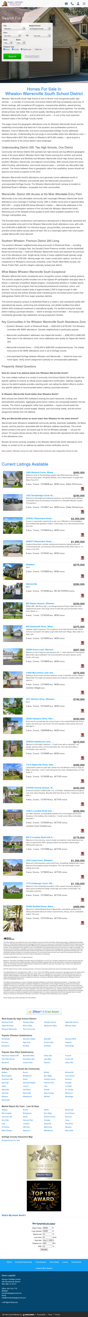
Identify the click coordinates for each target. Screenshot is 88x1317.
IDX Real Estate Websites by (12, 1314)
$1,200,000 (78, 860)
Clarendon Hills (7, 1079)
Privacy (57, 1314)
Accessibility (41, 1314)
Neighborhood (34, 25)
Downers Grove (49, 1079)
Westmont (69, 1093)
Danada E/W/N (70, 1039)
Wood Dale (6, 1100)
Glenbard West (28, 1022)
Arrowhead (6, 1039)
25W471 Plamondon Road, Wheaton (40, 541)
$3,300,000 (78, 518)
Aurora (25, 1072)
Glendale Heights (29, 1082)
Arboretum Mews (29, 1039)
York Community (29, 1029)
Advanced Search (32, 56)
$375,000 (79, 626)
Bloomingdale (7, 1076)
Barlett (46, 1110)
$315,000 (79, 741)
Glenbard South (7, 1022)
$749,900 (79, 699)
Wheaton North (70, 1025)
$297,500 (79, 649)
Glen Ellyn (5, 1082)
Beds (5, 39)
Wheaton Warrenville (9, 1029)
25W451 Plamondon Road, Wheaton (40, 518)
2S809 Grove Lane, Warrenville (40, 649)
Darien (25, 1079)
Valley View (69, 1062)
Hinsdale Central (50, 1022)
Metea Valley (27, 1025)
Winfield (47, 1096)
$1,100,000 (78, 883)
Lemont (25, 1086)
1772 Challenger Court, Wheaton (40, 883)
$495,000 (79, 472)
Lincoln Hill (69, 1059)
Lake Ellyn (47, 1059)
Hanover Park (49, 1082)
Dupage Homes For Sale (11, 1140)
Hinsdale (68, 1082)
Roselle (46, 1089)
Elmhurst (68, 1079)
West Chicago (49, 1093)
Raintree (47, 1062)
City (5, 25)
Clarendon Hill (7, 1116)
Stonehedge (69, 1046)
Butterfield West (28, 1055)
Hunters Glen (49, 1042)
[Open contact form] (66, 3)
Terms (50, 1314)
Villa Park (5, 1093)
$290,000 (79, 584)
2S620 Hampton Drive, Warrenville (40, 718)
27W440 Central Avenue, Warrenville (40, 788)
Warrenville (31, 584)
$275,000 (79, 564)
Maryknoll (5, 1062)
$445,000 (79, 788)
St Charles (5, 1127)
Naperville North (7, 1025)
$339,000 (79, 603)
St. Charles (69, 1089)
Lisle (45, 1086)
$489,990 (79, 906)
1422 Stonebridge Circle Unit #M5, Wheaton (40, 495)
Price (5, 32)
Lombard (68, 1086)
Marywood (5, 1046)
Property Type (8, 47)
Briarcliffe (47, 1039)
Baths (18, 39)
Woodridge (69, 1096)
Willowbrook (27, 1096)
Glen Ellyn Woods (8, 1059)
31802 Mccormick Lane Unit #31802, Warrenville (40, 672)
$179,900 (79, 837)
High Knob (26, 1042)
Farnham (5, 1042)
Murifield (26, 1046)
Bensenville (69, 1072)
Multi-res (38, 49)
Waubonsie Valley (50, 1025)
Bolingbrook (27, 1076)
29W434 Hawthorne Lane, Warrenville (40, 741)
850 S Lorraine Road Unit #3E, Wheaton (40, 837)
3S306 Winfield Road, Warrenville (40, 906)
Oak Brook (27, 1089)
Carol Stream (70, 1076)
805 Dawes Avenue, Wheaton (40, 603)
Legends (68, 1042)
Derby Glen (48, 1055)
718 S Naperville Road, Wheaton (40, 764)
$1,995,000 (78, 541)
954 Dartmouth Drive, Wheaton (40, 626)
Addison (5, 1072)
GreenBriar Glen (29, 1059)
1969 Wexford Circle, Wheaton (40, 472)
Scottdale (47, 1046)
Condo (16, 49)
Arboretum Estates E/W (10, 1055)
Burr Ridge (48, 1076)
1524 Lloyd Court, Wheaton (39, 860)
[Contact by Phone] (72, 3)
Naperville (5, 1089)
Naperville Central (71, 1022)
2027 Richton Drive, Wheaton (40, 699)
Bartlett (46, 1072)
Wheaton (30, 564)
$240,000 (79, 495)
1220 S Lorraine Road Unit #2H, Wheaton (40, 811)
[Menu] (84, 3)
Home (7, 49)
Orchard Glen (28, 1062)
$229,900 (79, 811)
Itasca (4, 1086)
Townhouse (26, 49)
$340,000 (79, 718)
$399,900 (79, 764)
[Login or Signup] (78, 3)
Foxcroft (68, 1055)
